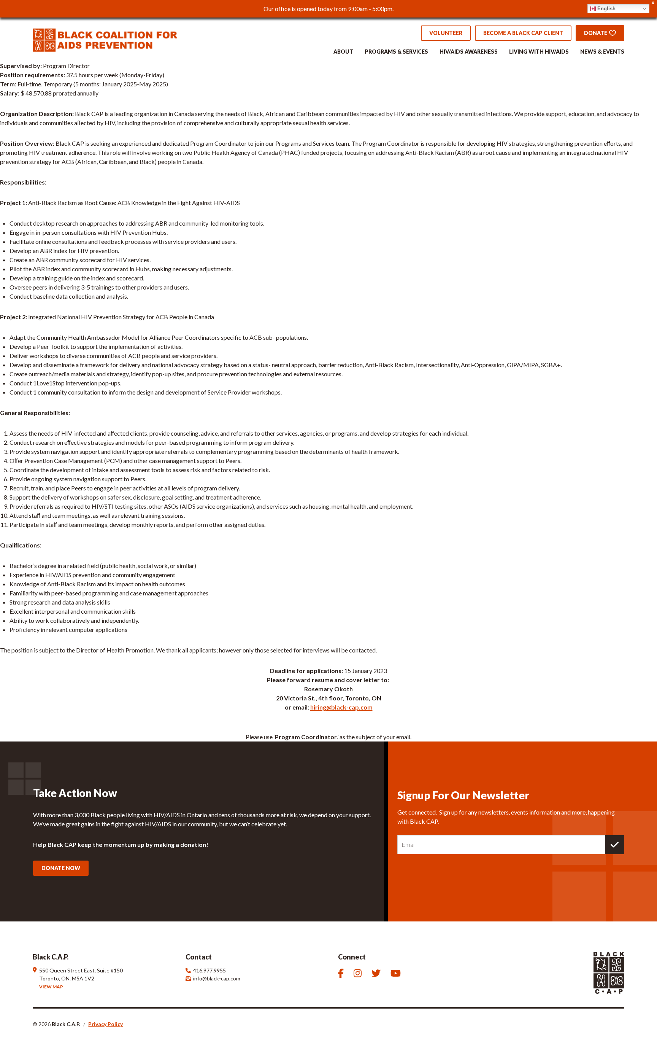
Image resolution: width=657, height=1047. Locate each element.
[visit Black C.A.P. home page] (105, 40)
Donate (595, 33)
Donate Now (60, 868)
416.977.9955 (209, 970)
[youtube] (396, 973)
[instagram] (359, 973)
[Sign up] (614, 844)
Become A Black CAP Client (523, 33)
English (606, 8)
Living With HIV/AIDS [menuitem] (539, 52)
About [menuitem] (343, 52)
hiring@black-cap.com (341, 707)
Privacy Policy (105, 1024)
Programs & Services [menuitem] (396, 52)
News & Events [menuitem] (602, 52)
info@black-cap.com (216, 978)
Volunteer (445, 33)
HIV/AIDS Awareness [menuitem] (469, 52)
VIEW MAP (51, 987)
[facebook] (342, 973)
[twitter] (377, 973)
